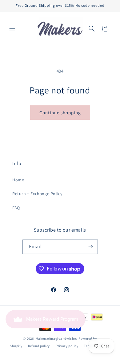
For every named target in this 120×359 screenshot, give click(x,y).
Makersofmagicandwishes (57, 338)
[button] (12, 28)
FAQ (16, 207)
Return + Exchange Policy (37, 193)
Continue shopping (60, 112)
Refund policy (39, 346)
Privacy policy (67, 346)
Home (18, 180)
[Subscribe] (91, 247)
